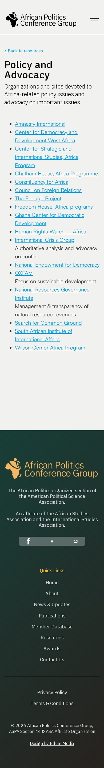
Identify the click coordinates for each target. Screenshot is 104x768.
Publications (52, 616)
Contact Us (52, 659)
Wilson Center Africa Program (50, 347)
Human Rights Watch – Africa (50, 231)
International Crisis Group (44, 239)
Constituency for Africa (41, 181)
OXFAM (24, 273)
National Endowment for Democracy (57, 264)
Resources (52, 638)
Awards (52, 649)
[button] (94, 19)
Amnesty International (40, 123)
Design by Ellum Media (52, 743)
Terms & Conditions (52, 703)
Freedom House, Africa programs (54, 206)
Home (52, 582)
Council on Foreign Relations (48, 190)
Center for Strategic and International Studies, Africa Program (46, 156)
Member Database (52, 627)
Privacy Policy (52, 692)
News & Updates (52, 604)
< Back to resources (23, 50)
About (52, 593)
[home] (40, 20)
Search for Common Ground (48, 322)
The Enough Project (38, 198)
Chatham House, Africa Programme (56, 173)
